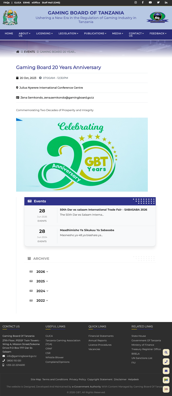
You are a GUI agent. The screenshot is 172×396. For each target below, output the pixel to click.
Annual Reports (98, 340)
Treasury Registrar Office (146, 349)
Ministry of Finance (143, 344)
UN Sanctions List (142, 358)
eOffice (36, 2)
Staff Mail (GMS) (51, 2)
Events (29, 51)
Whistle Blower (55, 357)
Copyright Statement (100, 379)
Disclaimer (120, 379)
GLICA (17, 2)
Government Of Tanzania (146, 340)
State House (139, 335)
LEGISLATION (67, 33)
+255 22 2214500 (15, 364)
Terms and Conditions (55, 379)
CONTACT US (135, 34)
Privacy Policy (77, 379)
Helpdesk (133, 379)
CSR (48, 353)
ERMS (26, 2)
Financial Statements (101, 335)
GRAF (49, 348)
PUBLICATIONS (94, 33)
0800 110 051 (14, 360)
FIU (134, 362)
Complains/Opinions (58, 361)
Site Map (36, 379)
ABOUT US (23, 34)
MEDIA (116, 33)
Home (9, 33)
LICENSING (43, 33)
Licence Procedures (100, 344)
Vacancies (94, 349)
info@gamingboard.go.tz (21, 356)
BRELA (136, 353)
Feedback (157, 33)
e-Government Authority (86, 386)
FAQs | (8, 2)
